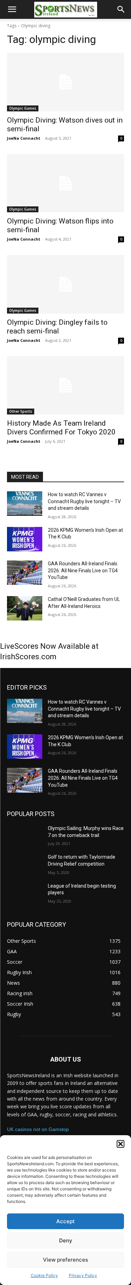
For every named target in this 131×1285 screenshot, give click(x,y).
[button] (120, 1143)
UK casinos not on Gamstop (38, 1129)
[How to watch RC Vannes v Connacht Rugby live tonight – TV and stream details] (24, 503)
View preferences (65, 1259)
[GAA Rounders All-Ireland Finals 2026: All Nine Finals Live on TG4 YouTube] (24, 572)
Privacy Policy (83, 1275)
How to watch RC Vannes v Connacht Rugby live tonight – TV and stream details (84, 501)
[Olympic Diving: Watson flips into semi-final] (65, 183)
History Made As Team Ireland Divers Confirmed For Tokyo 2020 (61, 427)
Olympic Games (22, 108)
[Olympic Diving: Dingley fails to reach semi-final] (65, 284)
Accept (65, 1221)
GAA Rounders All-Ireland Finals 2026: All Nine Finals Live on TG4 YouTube (83, 570)
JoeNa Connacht (23, 138)
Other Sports (20, 411)
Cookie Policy (44, 1275)
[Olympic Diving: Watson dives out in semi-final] (65, 82)
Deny (65, 1240)
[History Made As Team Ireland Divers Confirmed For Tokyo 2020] (65, 385)
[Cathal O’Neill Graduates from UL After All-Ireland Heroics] (24, 608)
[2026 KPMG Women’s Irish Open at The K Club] (24, 539)
